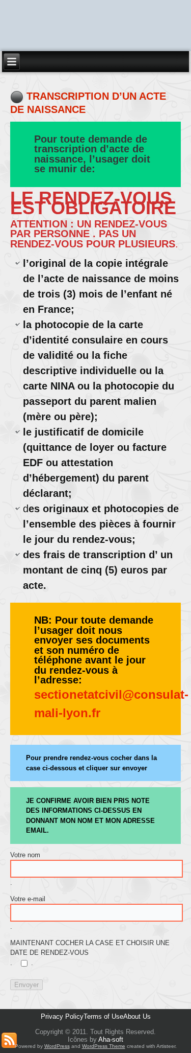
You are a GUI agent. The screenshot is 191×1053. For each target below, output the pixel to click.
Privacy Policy (62, 1016)
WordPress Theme (103, 1046)
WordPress (57, 1046)
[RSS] (9, 1040)
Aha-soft (110, 1039)
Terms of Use (103, 1016)
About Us (137, 1016)
